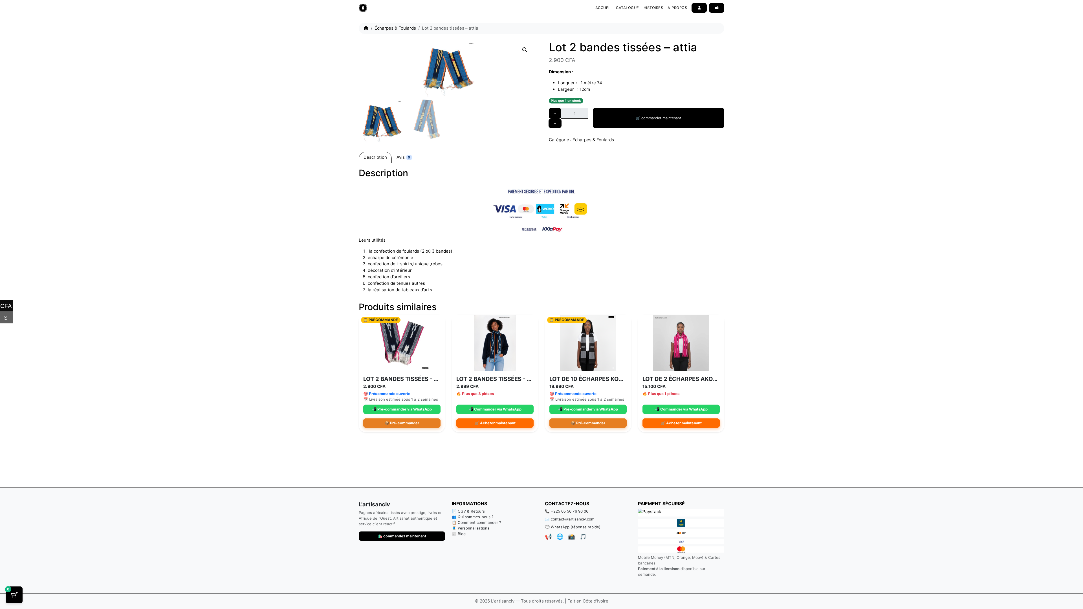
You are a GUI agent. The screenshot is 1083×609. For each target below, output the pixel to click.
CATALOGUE (627, 8)
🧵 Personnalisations (470, 528)
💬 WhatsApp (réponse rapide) (572, 527)
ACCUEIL (603, 8)
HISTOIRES (653, 8)
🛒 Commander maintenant (658, 118)
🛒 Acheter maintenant (495, 423)
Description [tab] (375, 157)
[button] (525, 50)
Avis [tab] (403, 157)
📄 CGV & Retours (468, 511)
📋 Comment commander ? (476, 522)
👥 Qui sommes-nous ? (473, 517)
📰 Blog (459, 533)
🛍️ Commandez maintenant (402, 536)
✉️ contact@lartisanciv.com (570, 519)
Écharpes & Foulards (395, 28)
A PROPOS (677, 8)
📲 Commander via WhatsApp (495, 409)
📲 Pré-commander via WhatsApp (402, 409)
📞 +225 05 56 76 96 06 (566, 511)
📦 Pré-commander (402, 423)
